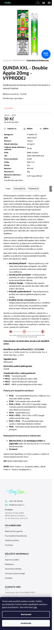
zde (35, 607)
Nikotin (12, 440)
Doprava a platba (12, 560)
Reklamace (9, 564)
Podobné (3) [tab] (34, 188)
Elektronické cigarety (14, 531)
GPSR (6, 466)
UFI (16, 305)
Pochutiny (9, 545)
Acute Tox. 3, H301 (11, 352)
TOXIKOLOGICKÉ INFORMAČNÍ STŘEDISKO (27, 407)
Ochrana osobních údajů (15, 573)
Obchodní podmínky (13, 569)
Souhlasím (26, 623)
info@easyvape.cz (16, 505)
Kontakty (8, 578)
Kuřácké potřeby (12, 540)
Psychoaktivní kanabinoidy (16, 536)
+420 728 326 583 (16, 501)
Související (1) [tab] (19, 188)
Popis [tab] (8, 188)
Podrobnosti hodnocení (38, 60)
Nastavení (26, 614)
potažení (19, 206)
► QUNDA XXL (32, 134)
